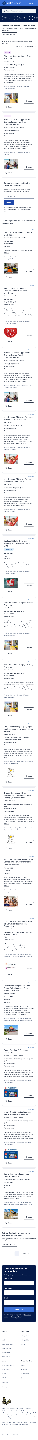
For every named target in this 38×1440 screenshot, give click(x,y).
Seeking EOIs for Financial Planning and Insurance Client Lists (17, 543)
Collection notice (7, 1378)
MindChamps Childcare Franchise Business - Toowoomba (18, 480)
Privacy (4, 1373)
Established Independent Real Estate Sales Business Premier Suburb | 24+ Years (17, 988)
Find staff (23, 1344)
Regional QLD (19, 65)
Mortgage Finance (9, 88)
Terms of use (6, 1369)
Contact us (24, 1365)
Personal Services (9, 86)
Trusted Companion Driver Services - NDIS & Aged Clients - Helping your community (18, 795)
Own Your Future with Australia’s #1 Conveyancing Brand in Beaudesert (18, 923)
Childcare (13, 449)
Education (13, 387)
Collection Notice (29, 28)
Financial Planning (9, 573)
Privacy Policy (6, 30)
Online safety (6, 1356)
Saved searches (6, 1348)
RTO (11, 259)
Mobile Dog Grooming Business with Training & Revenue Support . (18, 1113)
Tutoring (12, 892)
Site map (4, 1387)
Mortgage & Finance (23, 86)
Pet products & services (24, 1080)
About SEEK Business (8, 1365)
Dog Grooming (8, 1082)
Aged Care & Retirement (24, 761)
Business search (7, 1336)
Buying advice (6, 1352)
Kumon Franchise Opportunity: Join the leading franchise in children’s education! (17, 121)
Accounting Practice (10, 323)
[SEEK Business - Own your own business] (11, 3)
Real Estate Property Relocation (22, 956)
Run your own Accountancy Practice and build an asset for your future (17, 290)
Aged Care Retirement (11, 763)
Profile (3, 1340)
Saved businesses (7, 1344)
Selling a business (26, 1336)
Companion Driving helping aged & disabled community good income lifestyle (19, 729)
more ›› (11, 82)
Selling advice (25, 1340)
